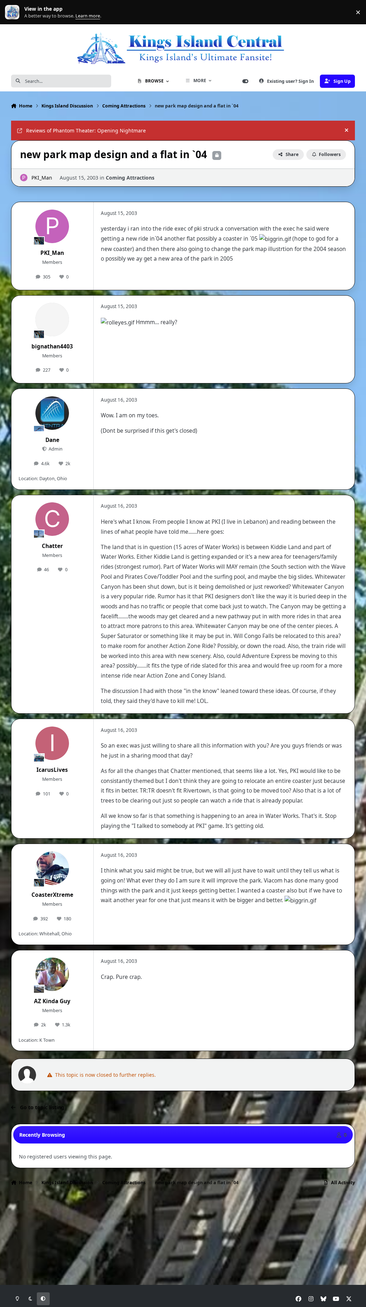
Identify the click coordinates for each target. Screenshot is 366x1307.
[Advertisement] (183, 1213)
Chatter (52, 546)
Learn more (14, 12)
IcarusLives (52, 770)
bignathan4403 (52, 346)
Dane (52, 440)
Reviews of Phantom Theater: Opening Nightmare (86, 130)
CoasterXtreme (52, 895)
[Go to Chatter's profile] (52, 519)
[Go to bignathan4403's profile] (52, 319)
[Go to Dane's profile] (52, 413)
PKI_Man (41, 177)
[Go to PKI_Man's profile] (24, 177)
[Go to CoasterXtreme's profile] (52, 868)
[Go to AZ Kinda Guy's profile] (52, 974)
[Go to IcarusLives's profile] (52, 743)
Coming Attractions (130, 177)
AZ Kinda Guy (52, 1001)
